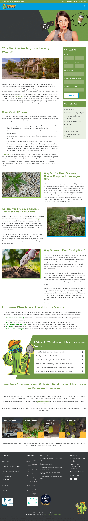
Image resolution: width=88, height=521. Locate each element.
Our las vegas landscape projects (10, 464)
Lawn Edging (28, 484)
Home (18, 6)
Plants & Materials (57, 6)
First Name (67, 55)
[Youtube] (75, 479)
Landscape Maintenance (7, 459)
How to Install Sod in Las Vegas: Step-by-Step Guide (50, 472)
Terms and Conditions (7, 476)
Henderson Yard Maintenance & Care (10, 471)
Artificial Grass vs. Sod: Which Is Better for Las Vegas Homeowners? (50, 463)
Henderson (18, 96)
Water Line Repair (34, 482)
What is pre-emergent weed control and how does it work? (55, 371)
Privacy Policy (5, 473)
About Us (68, 6)
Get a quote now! (49, 303)
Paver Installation (34, 463)
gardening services (43, 402)
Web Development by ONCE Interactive (53, 514)
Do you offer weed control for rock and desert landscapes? (55, 368)
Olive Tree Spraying (34, 459)
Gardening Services (28, 462)
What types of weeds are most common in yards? (52, 356)
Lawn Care (28, 481)
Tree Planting (34, 478)
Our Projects (36, 6)
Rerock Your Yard (35, 470)
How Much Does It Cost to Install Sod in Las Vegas (51, 477)
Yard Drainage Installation (34, 493)
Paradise (4, 488)
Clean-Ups (28, 459)
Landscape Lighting (28, 474)
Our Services (26, 6)
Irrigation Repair (6, 461)
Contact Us (76, 6)
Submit (71, 95)
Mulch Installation (29, 491)
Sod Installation (34, 474)
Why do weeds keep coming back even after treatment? (54, 364)
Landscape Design (28, 470)
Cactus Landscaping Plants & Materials (11, 466)
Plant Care (34, 467)
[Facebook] (71, 479)
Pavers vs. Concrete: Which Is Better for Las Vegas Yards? (51, 459)
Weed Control (33, 486)
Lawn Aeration (28, 478)
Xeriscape (34, 489)
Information (46, 6)
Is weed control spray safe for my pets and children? (53, 360)
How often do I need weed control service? (50, 352)
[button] (84, 6)
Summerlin (4, 483)
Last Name (78, 55)
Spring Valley (5, 485)
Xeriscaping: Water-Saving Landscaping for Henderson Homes (51, 468)
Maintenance (29, 488)
